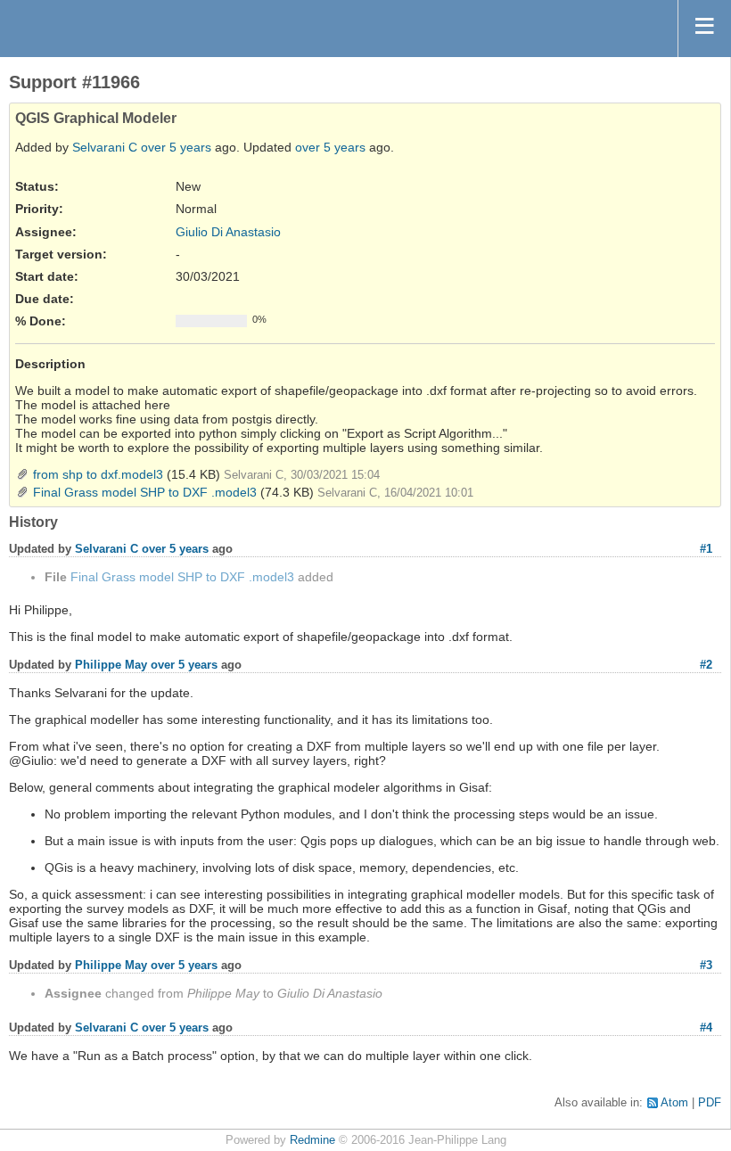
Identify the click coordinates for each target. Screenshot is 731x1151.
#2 (706, 664)
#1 (706, 548)
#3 (706, 965)
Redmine (312, 1140)
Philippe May (111, 664)
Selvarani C (104, 147)
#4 (706, 1027)
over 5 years (176, 147)
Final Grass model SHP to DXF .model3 (145, 492)
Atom (674, 1103)
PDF (709, 1103)
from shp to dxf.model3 (98, 474)
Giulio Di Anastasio (228, 232)
